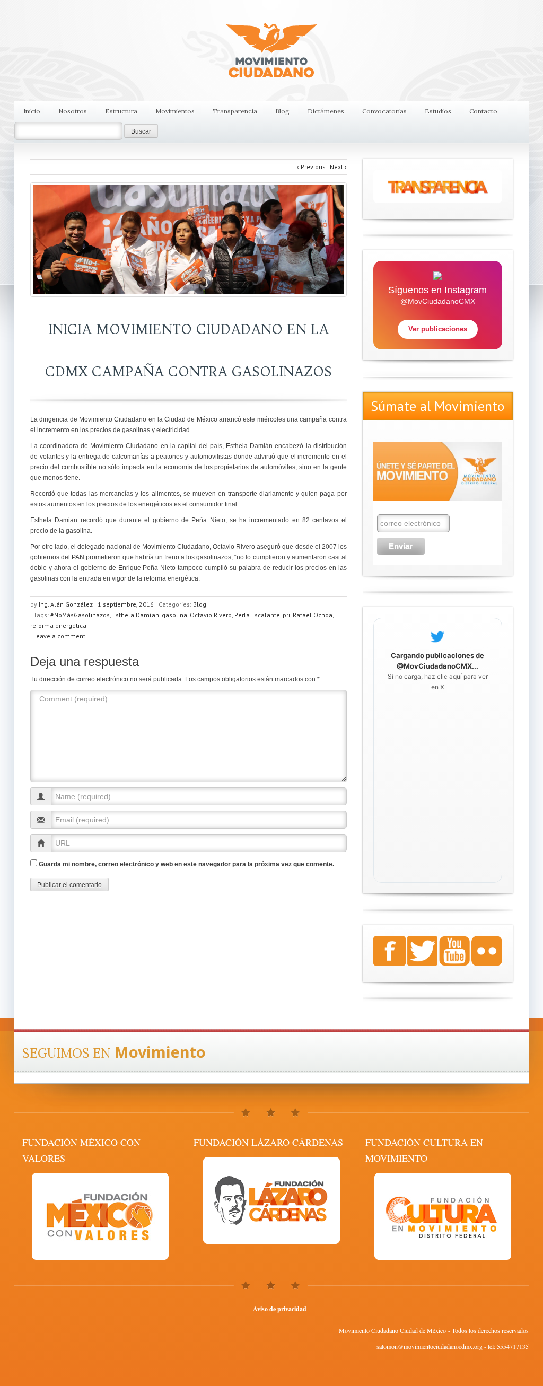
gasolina (174, 615)
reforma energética (58, 625)
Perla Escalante (257, 615)
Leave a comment (59, 636)
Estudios (438, 111)
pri (286, 615)
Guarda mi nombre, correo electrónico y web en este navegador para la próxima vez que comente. (186, 864)
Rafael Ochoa (312, 615)
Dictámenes (326, 111)
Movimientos (175, 111)
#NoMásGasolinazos (80, 615)
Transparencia (235, 111)
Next (338, 167)
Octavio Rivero (211, 615)
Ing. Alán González (66, 604)
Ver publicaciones (437, 329)
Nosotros (72, 111)
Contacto (483, 111)
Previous (311, 167)
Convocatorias (384, 111)
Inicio (31, 111)
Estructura (121, 111)
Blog (282, 111)
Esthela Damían (135, 615)
